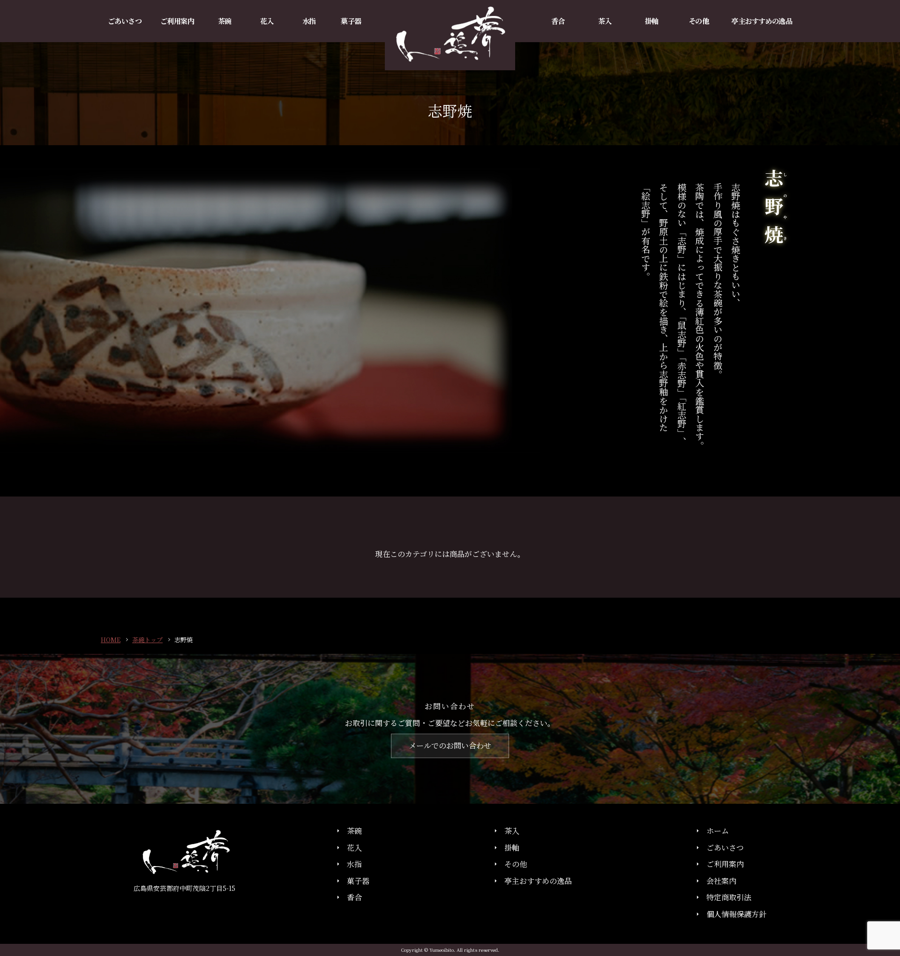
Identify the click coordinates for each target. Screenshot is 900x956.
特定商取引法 (728, 897)
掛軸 (511, 847)
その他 (515, 864)
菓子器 (358, 880)
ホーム (717, 830)
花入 (354, 847)
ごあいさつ (725, 847)
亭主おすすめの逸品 (538, 880)
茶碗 (354, 830)
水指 (354, 864)
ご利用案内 (725, 864)
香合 (354, 897)
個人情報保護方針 (736, 914)
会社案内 (721, 880)
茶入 (511, 830)
